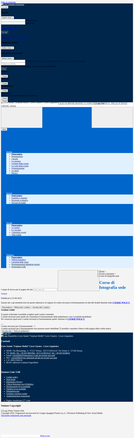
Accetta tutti (41, 307)
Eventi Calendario (106, 274)
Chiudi (4, 76)
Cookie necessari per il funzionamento (17, 326)
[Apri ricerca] (112, 117)
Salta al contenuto (8, 2)
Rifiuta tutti (22, 307)
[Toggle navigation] (21, 117)
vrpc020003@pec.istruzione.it (34, 358)
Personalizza (7, 307)
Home (101, 271)
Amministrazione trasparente (18, 396)
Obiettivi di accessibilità (16, 389)
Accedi (4, 7)
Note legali (10, 379)
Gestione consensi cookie (16, 394)
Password (30, 23)
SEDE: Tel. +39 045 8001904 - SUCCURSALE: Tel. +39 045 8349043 (40, 353)
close (4, 129)
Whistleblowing (12, 391)
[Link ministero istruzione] (12, 4)
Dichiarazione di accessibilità (18, 386)
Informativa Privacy (14, 382)
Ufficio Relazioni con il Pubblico (20, 384)
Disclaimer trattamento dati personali (16, 415)
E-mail (28, 61)
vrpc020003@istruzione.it (33, 355)
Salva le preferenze (21, 331)
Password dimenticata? (10, 28)
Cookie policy (12, 377)
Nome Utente (31, 20)
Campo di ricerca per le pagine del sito (17, 289)
